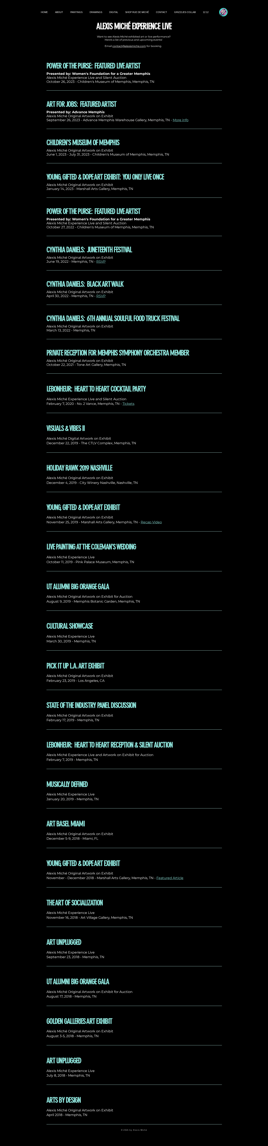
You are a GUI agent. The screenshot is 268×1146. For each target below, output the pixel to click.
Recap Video (151, 522)
